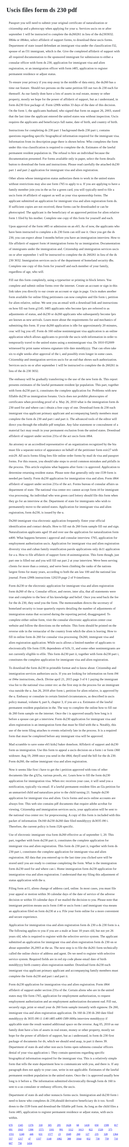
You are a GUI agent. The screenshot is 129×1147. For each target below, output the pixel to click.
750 (20, 1143)
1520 (100, 1129)
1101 (51, 1129)
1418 (86, 1125)
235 (96, 1134)
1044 (78, 1138)
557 (11, 1138)
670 (11, 1125)
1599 (106, 1125)
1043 (20, 1129)
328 (106, 1134)
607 (11, 1143)
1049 (68, 1134)
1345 (20, 1125)
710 (116, 1138)
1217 (20, 1138)
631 (40, 1134)
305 (50, 1125)
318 (40, 1125)
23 (59, 1134)
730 (98, 1138)
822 (91, 1129)
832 (88, 1138)
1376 (30, 1125)
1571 (41, 1129)
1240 (21, 1134)
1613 (81, 1129)
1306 (30, 1129)
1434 (29, 1143)
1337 (38, 1138)
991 (61, 1129)
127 (87, 1134)
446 (31, 1134)
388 (69, 1138)
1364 (115, 1134)
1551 (11, 1134)
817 (116, 1125)
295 (59, 1125)
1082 (59, 1138)
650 (96, 1125)
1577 (50, 1134)
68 (77, 1125)
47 (29, 1138)
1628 (68, 1125)
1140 (49, 1138)
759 (107, 1138)
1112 (70, 1129)
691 (11, 1129)
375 (110, 1129)
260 (78, 1134)
